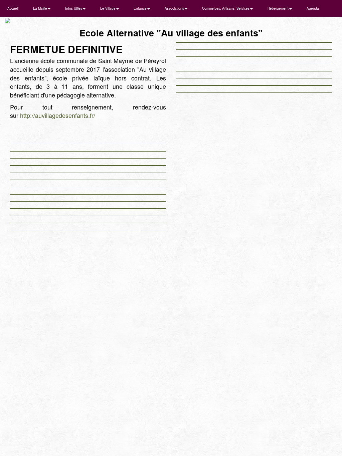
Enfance (141, 8)
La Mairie (40, 8)
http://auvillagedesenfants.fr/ (57, 115)
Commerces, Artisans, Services (226, 8)
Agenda (313, 8)
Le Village (108, 8)
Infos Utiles (74, 8)
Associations (175, 8)
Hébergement (279, 8)
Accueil (12, 8)
